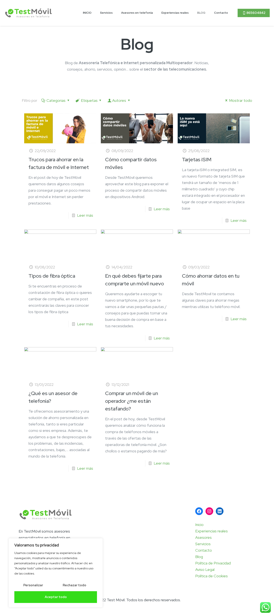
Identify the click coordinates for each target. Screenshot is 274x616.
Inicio (199, 524)
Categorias (56, 100)
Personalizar (33, 585)
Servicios (203, 543)
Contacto (203, 550)
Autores (119, 100)
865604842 (255, 13)
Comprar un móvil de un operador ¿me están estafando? (131, 401)
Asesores (203, 537)
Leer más (85, 215)
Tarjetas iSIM (196, 159)
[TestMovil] (28, 13)
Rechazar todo (74, 585)
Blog (199, 556)
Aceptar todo (56, 597)
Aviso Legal (204, 569)
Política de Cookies (211, 575)
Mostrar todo (240, 100)
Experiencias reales (211, 531)
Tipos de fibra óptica (51, 275)
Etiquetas (89, 100)
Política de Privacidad (213, 563)
